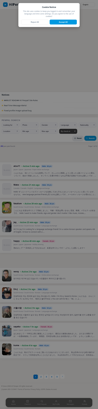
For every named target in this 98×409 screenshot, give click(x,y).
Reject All (35, 22)
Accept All (63, 22)
